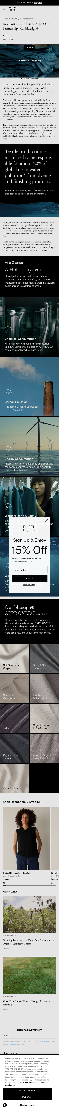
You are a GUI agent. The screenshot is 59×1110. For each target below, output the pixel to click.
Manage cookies (27, 1105)
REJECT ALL (27, 1097)
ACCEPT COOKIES (27, 1091)
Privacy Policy (31, 1082)
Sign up (30, 578)
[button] (5, 1105)
